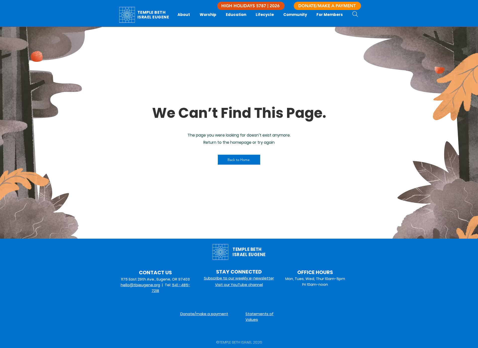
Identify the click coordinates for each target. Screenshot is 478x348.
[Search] (355, 14)
